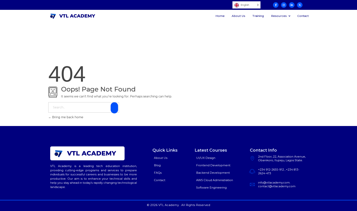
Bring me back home (67, 117)
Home (220, 16)
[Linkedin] (292, 5)
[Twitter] (300, 5)
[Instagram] (284, 5)
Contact (303, 16)
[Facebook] (276, 5)
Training (258, 16)
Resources (279, 16)
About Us (238, 16)
